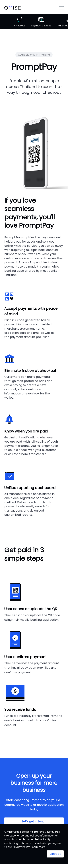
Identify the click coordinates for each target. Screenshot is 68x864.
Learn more (38, 847)
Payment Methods (41, 25)
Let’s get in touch (34, 821)
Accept (55, 854)
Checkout (19, 25)
